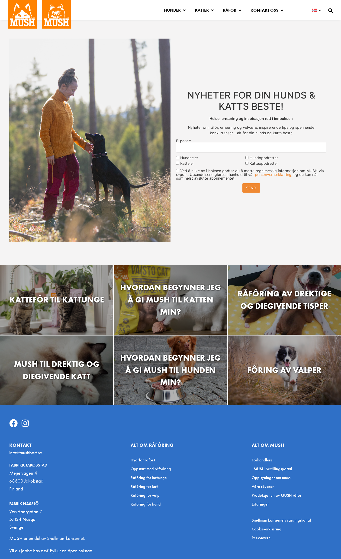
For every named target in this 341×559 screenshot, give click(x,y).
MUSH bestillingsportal (273, 468)
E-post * (183, 141)
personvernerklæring (273, 174)
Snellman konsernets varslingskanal (281, 520)
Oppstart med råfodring (151, 468)
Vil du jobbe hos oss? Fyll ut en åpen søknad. (51, 550)
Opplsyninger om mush (271, 477)
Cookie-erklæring (266, 529)
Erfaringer (260, 504)
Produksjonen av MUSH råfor (276, 495)
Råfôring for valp (145, 495)
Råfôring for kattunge (149, 477)
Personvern (261, 538)
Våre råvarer (263, 486)
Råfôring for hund (146, 504)
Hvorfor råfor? (143, 460)
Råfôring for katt (144, 486)
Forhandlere (262, 460)
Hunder (172, 10)
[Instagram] (25, 423)
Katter (202, 10)
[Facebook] (13, 423)
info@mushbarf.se (25, 452)
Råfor (229, 10)
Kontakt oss (264, 10)
